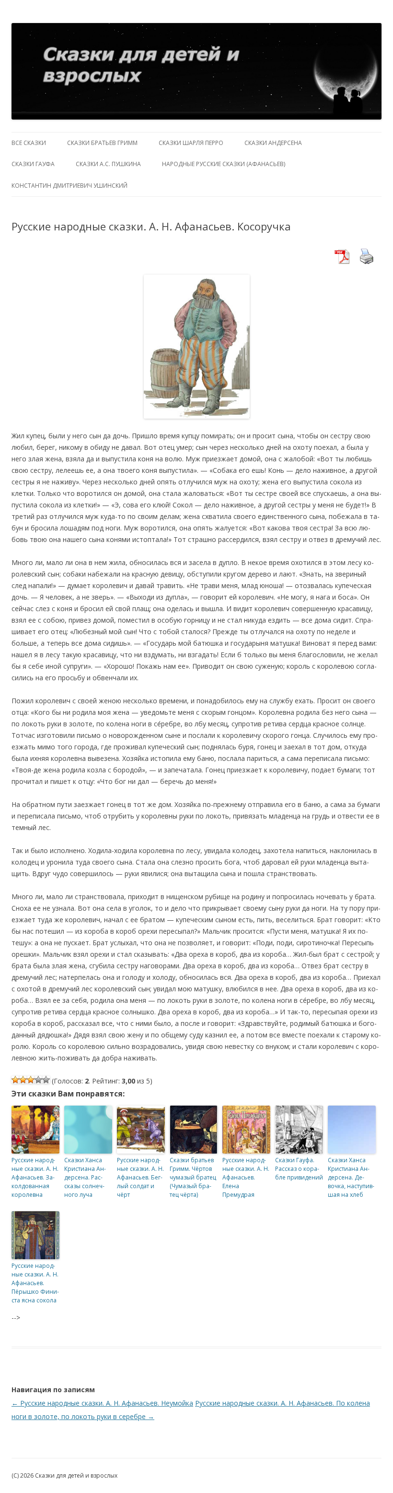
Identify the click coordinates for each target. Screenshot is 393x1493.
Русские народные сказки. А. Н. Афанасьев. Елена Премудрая (245, 1177)
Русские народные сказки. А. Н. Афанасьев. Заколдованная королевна (35, 1177)
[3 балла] (31, 1080)
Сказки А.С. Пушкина (108, 164)
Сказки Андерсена (273, 143)
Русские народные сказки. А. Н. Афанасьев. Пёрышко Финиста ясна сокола (35, 1283)
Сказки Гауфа (33, 164)
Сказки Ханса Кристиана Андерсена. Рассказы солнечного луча (85, 1177)
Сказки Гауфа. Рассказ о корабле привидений (299, 1168)
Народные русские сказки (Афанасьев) (223, 164)
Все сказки (29, 143)
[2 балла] (23, 1080)
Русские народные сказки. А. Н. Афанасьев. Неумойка (102, 1403)
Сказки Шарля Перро (191, 143)
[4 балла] (38, 1080)
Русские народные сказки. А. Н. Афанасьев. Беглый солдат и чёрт (140, 1177)
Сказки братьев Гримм (102, 143)
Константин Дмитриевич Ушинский (69, 185)
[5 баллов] (46, 1080)
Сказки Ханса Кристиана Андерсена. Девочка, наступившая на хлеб (351, 1177)
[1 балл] (15, 1080)
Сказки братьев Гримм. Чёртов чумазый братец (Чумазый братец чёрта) (193, 1177)
